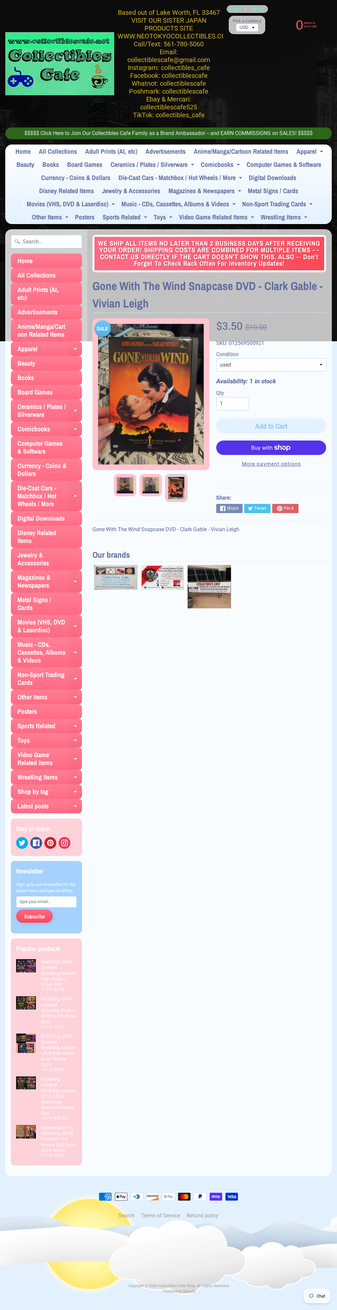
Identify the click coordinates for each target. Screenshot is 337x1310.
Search (126, 1215)
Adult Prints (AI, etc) (111, 151)
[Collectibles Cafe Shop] (59, 63)
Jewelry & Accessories (131, 190)
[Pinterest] (50, 843)
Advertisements (165, 151)
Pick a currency (247, 20)
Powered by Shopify (179, 1291)
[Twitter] (22, 843)
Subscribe (34, 916)
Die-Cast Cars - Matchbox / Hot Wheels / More (181, 178)
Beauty (25, 164)
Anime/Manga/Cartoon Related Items (241, 151)
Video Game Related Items (217, 218)
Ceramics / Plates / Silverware (153, 165)
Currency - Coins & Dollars (75, 177)
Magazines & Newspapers (205, 191)
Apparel (311, 152)
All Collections (58, 151)
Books (50, 164)
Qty (220, 393)
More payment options (271, 464)
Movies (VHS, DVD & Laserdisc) (72, 205)
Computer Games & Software (283, 164)
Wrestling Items (285, 218)
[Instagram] (64, 843)
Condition (227, 354)
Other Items (51, 218)
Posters (84, 217)
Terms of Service (160, 1215)
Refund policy (203, 1215)
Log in (235, 9)
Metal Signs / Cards (273, 190)
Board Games (84, 164)
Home (23, 151)
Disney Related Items (66, 190)
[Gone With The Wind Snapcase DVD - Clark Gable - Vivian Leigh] (125, 485)
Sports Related (126, 218)
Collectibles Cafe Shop (176, 1286)
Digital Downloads (272, 177)
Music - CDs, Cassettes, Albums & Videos (179, 205)
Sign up (257, 9)
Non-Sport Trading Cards (278, 205)
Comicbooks (221, 165)
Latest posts (49, 807)
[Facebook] (36, 843)
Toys (164, 218)
